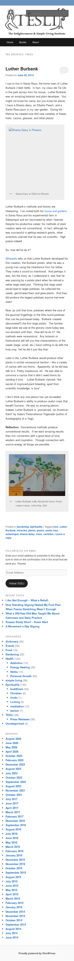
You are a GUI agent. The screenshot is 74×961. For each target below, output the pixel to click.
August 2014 (13, 929)
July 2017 (11, 799)
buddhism (16, 689)
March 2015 (13, 898)
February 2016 (14, 851)
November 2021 (15, 790)
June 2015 (12, 886)
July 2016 (11, 834)
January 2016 (14, 855)
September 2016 (16, 825)
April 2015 (12, 894)
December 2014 (15, 912)
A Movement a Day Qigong (22, 626)
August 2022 (13, 786)
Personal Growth (21, 676)
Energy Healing (20, 667)
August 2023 (13, 769)
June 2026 (12, 743)
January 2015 (14, 907)
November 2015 (15, 864)
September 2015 (16, 872)
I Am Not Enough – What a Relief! (27, 600)
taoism (14, 711)
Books (22, 42)
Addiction (16, 663)
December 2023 (15, 764)
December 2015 (15, 860)
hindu (14, 697)
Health (10, 659)
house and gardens (55, 211)
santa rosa (51, 530)
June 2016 (12, 838)
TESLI (9, 715)
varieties (48, 534)
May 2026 (11, 747)
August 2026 (13, 739)
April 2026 (12, 751)
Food (9, 650)
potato (40, 530)
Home (10, 42)
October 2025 (14, 756)
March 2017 (13, 812)
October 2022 (14, 777)
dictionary (12, 641)
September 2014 (16, 924)
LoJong (15, 702)
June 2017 (12, 803)
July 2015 (11, 881)
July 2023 (11, 773)
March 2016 (13, 847)
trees (39, 534)
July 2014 (11, 933)
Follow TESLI (16, 583)
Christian (16, 693)
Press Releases (20, 719)
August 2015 (13, 877)
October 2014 (14, 920)
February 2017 (14, 816)
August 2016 (13, 829)
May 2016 (11, 842)
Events (10, 646)
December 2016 (15, 821)
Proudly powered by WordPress (37, 953)
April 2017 (12, 808)
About (35, 42)
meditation (17, 706)
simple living (14, 680)
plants (32, 530)
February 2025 (14, 760)
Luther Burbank (22, 68)
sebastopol (12, 534)
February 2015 (14, 903)
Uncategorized (15, 723)
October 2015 (14, 868)
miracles (22, 530)
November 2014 (15, 916)
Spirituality (36, 526)
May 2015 (11, 890)
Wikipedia (11, 258)
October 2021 (14, 795)
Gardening (23, 526)
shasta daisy (27, 534)
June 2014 (12, 937)
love (55, 526)
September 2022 (16, 782)
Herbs (14, 672)
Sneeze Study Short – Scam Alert (27, 622)
